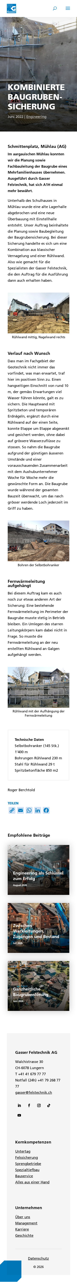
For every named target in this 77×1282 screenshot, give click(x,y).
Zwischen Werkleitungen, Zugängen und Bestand (36, 931)
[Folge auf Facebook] (29, 1105)
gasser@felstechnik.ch (33, 1092)
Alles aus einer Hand (32, 1182)
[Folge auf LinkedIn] (19, 1105)
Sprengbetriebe (28, 1164)
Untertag (22, 1151)
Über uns (22, 1217)
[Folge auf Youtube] (19, 1115)
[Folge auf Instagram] (39, 1105)
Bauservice (24, 1176)
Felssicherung (26, 1157)
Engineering (36, 117)
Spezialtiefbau (27, 1170)
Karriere (22, 1229)
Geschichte (24, 1235)
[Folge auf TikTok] (49, 1105)
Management (26, 1223)
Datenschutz (38, 1258)
